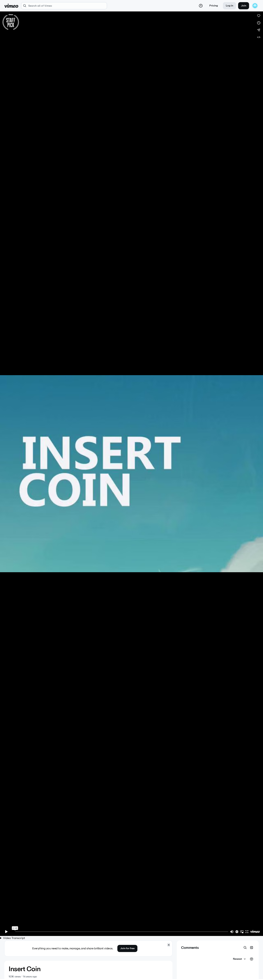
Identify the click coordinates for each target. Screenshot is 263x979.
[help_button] (200, 5)
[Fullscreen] (247, 932)
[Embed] (259, 37)
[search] (64, 5)
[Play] (6, 932)
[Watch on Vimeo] (255, 932)
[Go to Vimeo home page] (11, 6)
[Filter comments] (251, 959)
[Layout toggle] (251, 947)
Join (243, 6)
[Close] (168, 945)
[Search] (245, 947)
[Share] (259, 30)
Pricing (213, 6)
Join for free (127, 948)
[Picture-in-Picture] (242, 932)
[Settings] (237, 932)
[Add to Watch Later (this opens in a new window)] (259, 23)
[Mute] (232, 932)
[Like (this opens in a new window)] (259, 16)
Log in (229, 6)
